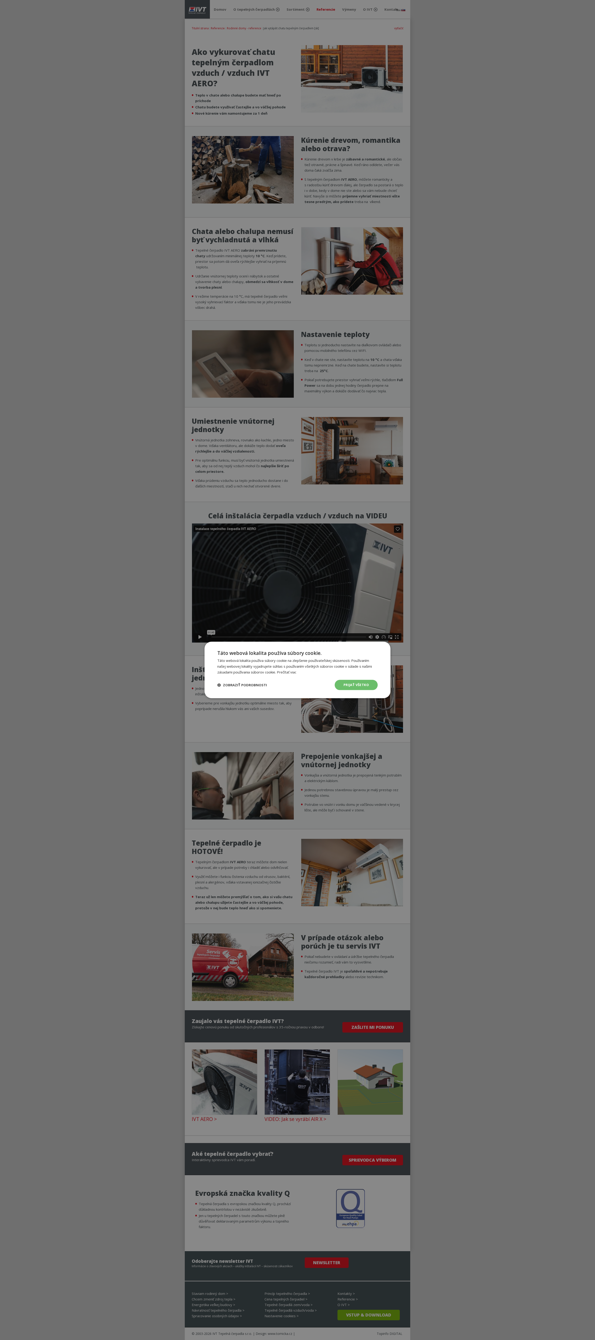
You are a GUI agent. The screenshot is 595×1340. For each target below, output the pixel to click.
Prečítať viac (286, 672)
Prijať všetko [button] (356, 685)
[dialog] (297, 670)
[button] (242, 684)
